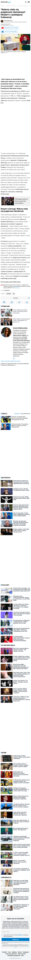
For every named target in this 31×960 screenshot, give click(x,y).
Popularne (17, 413)
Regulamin (26, 952)
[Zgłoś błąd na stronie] (27, 302)
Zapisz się (15, 939)
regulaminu (20, 935)
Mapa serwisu (22, 954)
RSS (22, 955)
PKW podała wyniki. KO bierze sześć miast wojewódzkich (21, 201)
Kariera (20, 952)
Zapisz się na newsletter (10, 31)
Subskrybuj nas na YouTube (11, 28)
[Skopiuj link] (19, 302)
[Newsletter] (4, 302)
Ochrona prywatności (11, 954)
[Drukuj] (11, 302)
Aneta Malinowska (15, 21)
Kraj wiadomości (25, 413)
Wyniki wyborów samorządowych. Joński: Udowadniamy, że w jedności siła (21, 320)
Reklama (14, 952)
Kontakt (4, 952)
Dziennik (2, 5)
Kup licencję (16, 287)
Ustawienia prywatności (13, 955)
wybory (8, 293)
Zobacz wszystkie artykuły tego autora (10, 361)
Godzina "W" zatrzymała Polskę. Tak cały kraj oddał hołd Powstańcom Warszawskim (15, 364)
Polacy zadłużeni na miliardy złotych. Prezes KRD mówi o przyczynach (20, 311)
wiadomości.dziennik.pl (11, 5)
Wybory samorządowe (22, 5)
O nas (9, 952)
